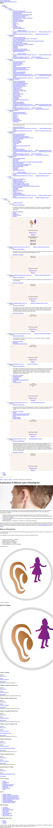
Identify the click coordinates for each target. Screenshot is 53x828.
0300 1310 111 (33, 232)
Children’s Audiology (7, 794)
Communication (6, 782)
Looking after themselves (8, 785)
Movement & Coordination (8, 784)
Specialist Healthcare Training (9, 802)
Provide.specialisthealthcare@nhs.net (7, 774)
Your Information (6, 808)
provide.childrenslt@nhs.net (5, 733)
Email (33, 234)
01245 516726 (33, 468)
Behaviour (5, 783)
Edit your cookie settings (8, 815)
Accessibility (5, 807)
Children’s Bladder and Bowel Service (10, 796)
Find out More (3, 681)
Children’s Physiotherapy (8, 800)
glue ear (12, 517)
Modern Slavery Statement (8, 809)
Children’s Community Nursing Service (11, 795)
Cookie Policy (5, 812)
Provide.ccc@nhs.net (4, 679)
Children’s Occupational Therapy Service (11, 797)
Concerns (5, 479)
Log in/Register (6, 814)
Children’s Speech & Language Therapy (11, 798)
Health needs (5, 786)
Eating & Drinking (6, 788)
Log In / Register (3, 0)
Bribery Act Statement (7, 813)
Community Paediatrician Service (9, 801)
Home (1, 479)
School (4, 789)
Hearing (10, 479)
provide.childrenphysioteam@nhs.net (7, 748)
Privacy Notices (6, 810)
